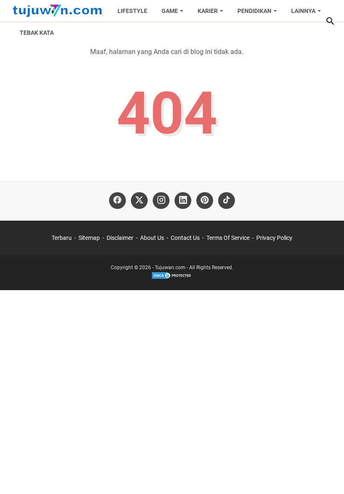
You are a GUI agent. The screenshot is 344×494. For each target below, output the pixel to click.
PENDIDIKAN (254, 11)
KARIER (208, 11)
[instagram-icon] (161, 200)
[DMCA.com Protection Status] (172, 278)
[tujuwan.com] (57, 11)
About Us (152, 237)
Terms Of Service (228, 237)
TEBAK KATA (37, 32)
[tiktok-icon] (226, 200)
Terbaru (62, 237)
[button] (330, 20)
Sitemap (89, 237)
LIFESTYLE (132, 11)
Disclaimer (120, 237)
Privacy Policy (274, 237)
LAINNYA (303, 11)
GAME (170, 11)
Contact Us (185, 237)
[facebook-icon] (117, 200)
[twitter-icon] (139, 200)
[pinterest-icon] (204, 200)
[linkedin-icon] (183, 200)
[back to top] (327, 475)
